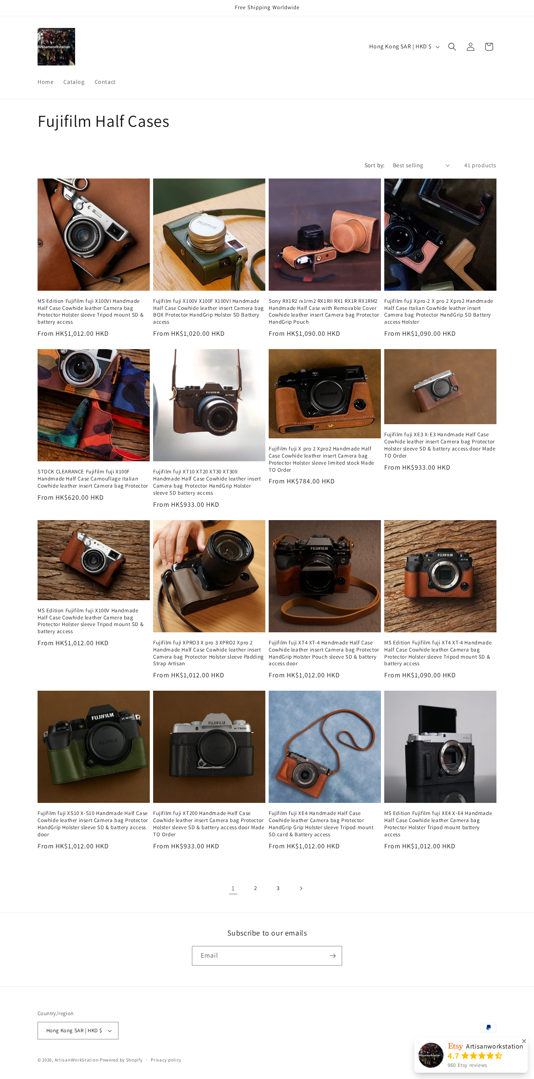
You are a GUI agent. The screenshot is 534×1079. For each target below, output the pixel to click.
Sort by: (375, 165)
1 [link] (233, 888)
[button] (452, 47)
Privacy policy (166, 1060)
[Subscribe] (332, 956)
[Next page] (301, 888)
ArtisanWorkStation (77, 1060)
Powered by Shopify (121, 1060)
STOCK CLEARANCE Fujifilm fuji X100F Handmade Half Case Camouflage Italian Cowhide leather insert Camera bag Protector (93, 478)
